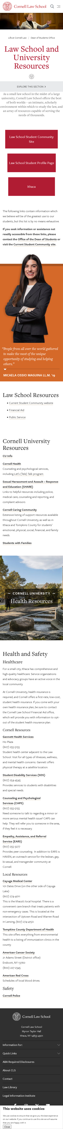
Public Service (17, 417)
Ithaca (31, 186)
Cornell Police (11, 995)
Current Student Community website (31, 403)
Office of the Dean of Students (37, 239)
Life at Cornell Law (17, 37)
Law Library (10, 1087)
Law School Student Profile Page (31, 162)
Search (52, 6)
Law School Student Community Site (31, 139)
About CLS (9, 1070)
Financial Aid (16, 410)
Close (7, 1126)
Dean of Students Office (43, 37)
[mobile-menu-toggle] (56, 6)
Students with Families (17, 543)
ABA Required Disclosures (18, 1062)
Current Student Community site (34, 244)
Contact (7, 1079)
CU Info (7, 456)
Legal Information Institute (19, 1095)
